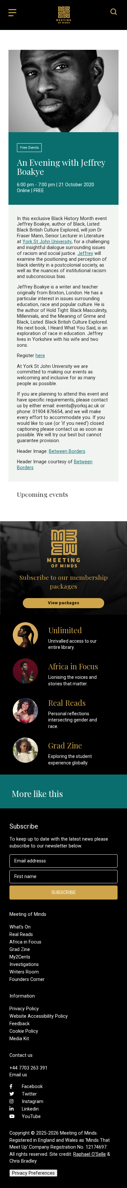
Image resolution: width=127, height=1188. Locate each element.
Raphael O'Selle (89, 1154)
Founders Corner (27, 979)
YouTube (31, 1116)
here (40, 355)
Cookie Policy (23, 1031)
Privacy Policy (24, 1008)
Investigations (24, 964)
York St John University (47, 241)
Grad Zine (19, 949)
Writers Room (24, 971)
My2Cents (19, 956)
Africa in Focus (25, 941)
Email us (18, 1074)
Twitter (29, 1094)
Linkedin (30, 1108)
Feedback (19, 1023)
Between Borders (67, 451)
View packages (63, 602)
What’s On (20, 926)
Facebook (32, 1086)
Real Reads (21, 934)
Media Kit (19, 1038)
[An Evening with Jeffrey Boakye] (63, 129)
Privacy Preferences (33, 1173)
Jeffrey (85, 253)
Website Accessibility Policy (38, 1016)
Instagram (32, 1101)
